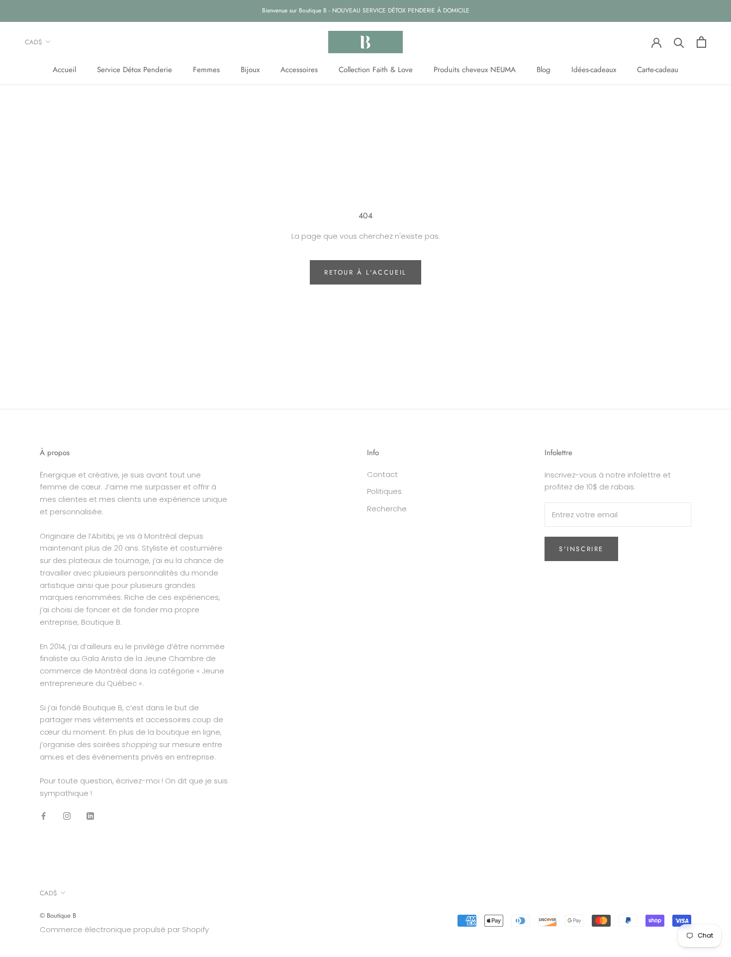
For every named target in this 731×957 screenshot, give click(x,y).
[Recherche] (679, 42)
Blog (543, 69)
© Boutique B (58, 915)
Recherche (387, 508)
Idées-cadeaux (593, 69)
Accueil (64, 69)
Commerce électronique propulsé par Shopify (124, 929)
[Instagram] (67, 816)
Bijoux (250, 69)
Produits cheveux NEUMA (475, 69)
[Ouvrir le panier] (701, 42)
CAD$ (33, 42)
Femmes (206, 69)
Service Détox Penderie (134, 69)
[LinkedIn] (90, 816)
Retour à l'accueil (365, 272)
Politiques (384, 491)
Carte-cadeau (657, 69)
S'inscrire (581, 549)
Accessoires (299, 69)
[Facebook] (43, 816)
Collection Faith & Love (376, 69)
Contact (382, 474)
